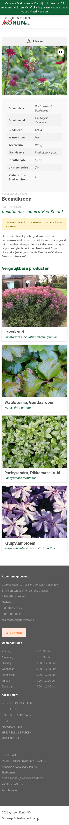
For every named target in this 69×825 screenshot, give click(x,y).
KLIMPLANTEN (11, 755)
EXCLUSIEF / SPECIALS (16, 715)
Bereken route (14, 632)
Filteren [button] (37, 41)
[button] (61, 52)
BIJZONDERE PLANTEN (17, 703)
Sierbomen (8, 772)
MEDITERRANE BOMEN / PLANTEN (24, 760)
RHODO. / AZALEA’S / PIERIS (20, 766)
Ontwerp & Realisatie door (19, 818)
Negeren (43, 11)
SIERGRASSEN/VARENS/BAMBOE (22, 778)
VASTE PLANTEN (12, 784)
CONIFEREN (9, 709)
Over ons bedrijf (12, 17)
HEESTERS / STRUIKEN (16, 732)
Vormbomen (9, 790)
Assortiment (10, 25)
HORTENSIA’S (10, 738)
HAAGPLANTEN (12, 726)
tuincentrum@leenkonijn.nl (19, 620)
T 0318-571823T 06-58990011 (12, 611)
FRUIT (6, 720)
